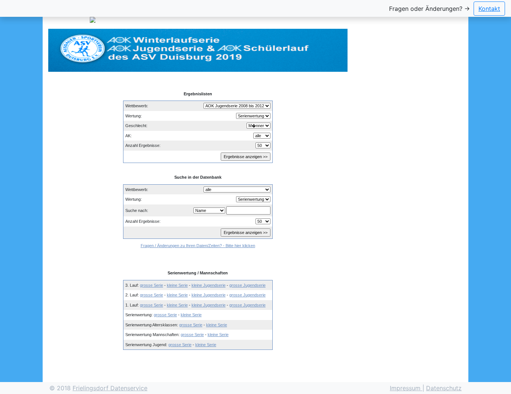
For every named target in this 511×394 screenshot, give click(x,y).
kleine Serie (177, 285)
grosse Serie (151, 285)
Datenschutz (444, 388)
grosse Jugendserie (247, 285)
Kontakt (489, 8)
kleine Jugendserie (209, 285)
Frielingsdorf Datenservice (110, 388)
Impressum (406, 388)
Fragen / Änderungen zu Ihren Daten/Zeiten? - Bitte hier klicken (198, 245)
